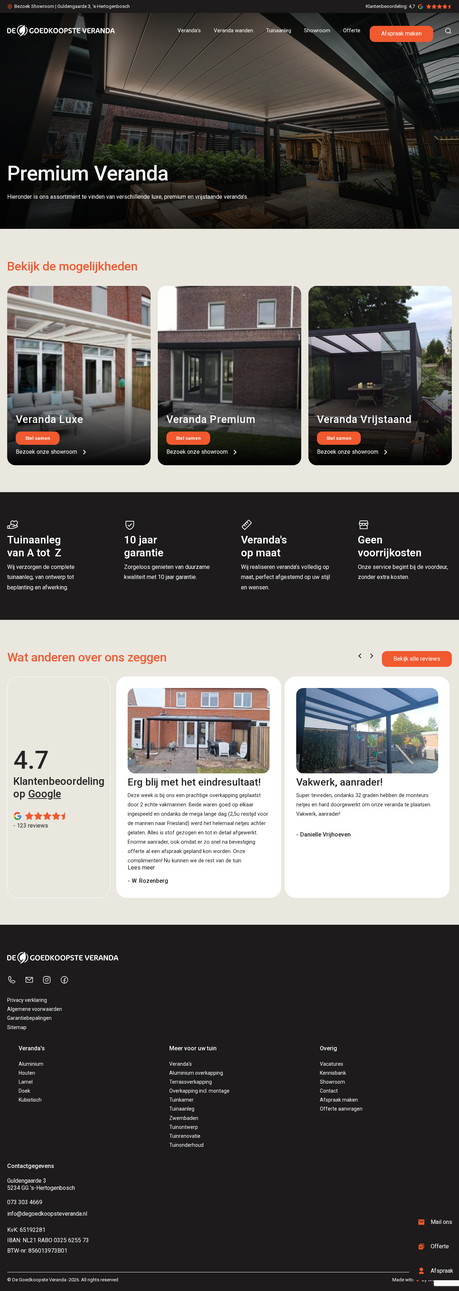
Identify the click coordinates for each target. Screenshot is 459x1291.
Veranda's (180, 1064)
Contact (329, 1091)
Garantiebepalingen (29, 1018)
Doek (24, 1091)
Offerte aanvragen (341, 1109)
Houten (27, 1073)
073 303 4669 (24, 1202)
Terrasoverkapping (190, 1082)
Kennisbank (333, 1073)
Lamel (26, 1082)
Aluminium (31, 1064)
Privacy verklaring (27, 1000)
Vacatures (331, 1064)
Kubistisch (30, 1100)
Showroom (332, 1082)
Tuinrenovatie (184, 1136)
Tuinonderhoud (186, 1145)
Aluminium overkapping (196, 1073)
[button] (359, 655)
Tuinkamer (181, 1100)
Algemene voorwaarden (34, 1009)
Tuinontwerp (183, 1127)
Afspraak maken (401, 33)
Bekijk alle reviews (416, 658)
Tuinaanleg (181, 1109)
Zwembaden (183, 1118)
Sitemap (17, 1027)
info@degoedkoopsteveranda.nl (47, 1213)
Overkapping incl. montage (199, 1091)
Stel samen (37, 438)
